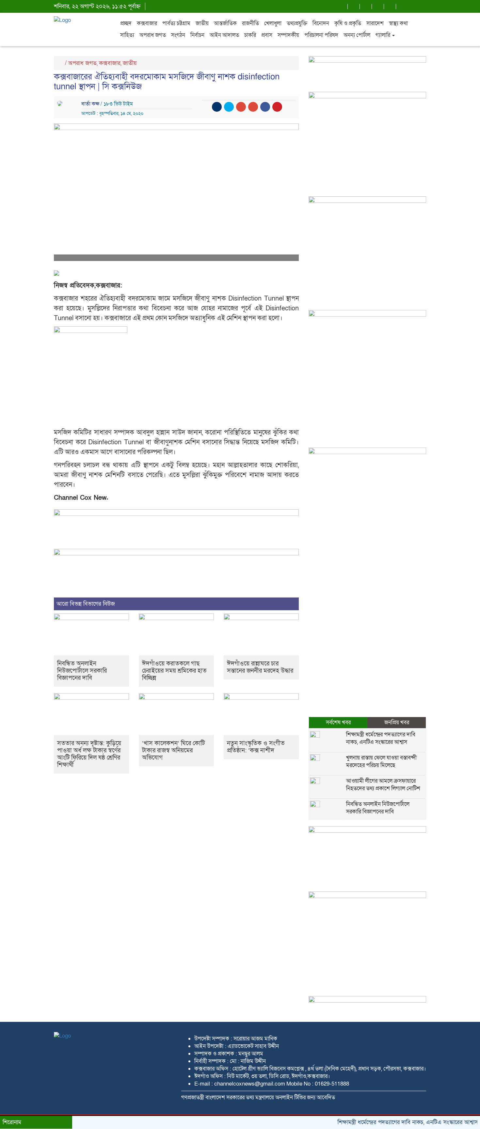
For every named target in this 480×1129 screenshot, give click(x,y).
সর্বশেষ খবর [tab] (338, 722)
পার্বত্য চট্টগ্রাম (176, 23)
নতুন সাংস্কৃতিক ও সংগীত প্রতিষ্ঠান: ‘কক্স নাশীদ (256, 747)
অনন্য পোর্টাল (357, 35)
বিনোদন (320, 23)
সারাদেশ (375, 23)
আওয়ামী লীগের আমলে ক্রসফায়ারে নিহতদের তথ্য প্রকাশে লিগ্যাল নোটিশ (383, 784)
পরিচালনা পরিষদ (321, 35)
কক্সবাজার (147, 23)
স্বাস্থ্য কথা (398, 23)
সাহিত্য (127, 35)
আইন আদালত (224, 35)
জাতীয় (202, 23)
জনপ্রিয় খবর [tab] (396, 722)
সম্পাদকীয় (288, 35)
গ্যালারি (384, 35)
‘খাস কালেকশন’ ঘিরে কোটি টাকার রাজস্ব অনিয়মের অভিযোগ (173, 750)
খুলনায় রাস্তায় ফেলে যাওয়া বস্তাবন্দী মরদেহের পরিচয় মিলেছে (381, 761)
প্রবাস (266, 35)
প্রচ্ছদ (126, 23)
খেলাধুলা (272, 23)
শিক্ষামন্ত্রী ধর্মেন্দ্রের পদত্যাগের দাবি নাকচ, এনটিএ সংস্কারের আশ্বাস (380, 738)
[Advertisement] (367, 261)
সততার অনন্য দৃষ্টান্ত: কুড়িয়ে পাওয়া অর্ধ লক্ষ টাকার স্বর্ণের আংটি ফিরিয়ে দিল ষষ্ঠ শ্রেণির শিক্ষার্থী (89, 754)
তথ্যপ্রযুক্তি (297, 23)
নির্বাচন (197, 35)
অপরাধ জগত (152, 35)
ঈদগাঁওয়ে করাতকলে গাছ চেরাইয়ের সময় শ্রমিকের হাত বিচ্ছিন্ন (174, 671)
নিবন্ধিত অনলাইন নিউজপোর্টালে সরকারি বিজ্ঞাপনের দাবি (82, 671)
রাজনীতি (250, 23)
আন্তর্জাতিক (225, 23)
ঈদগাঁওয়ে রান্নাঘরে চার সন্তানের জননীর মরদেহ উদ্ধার (260, 667)
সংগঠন (178, 35)
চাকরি (250, 35)
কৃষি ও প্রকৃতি (347, 23)
